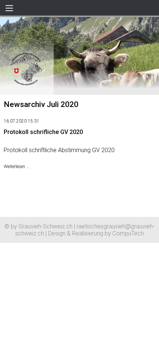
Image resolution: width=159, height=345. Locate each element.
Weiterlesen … (16, 166)
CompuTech (128, 233)
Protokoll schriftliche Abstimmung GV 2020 (59, 150)
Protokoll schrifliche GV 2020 (43, 131)
